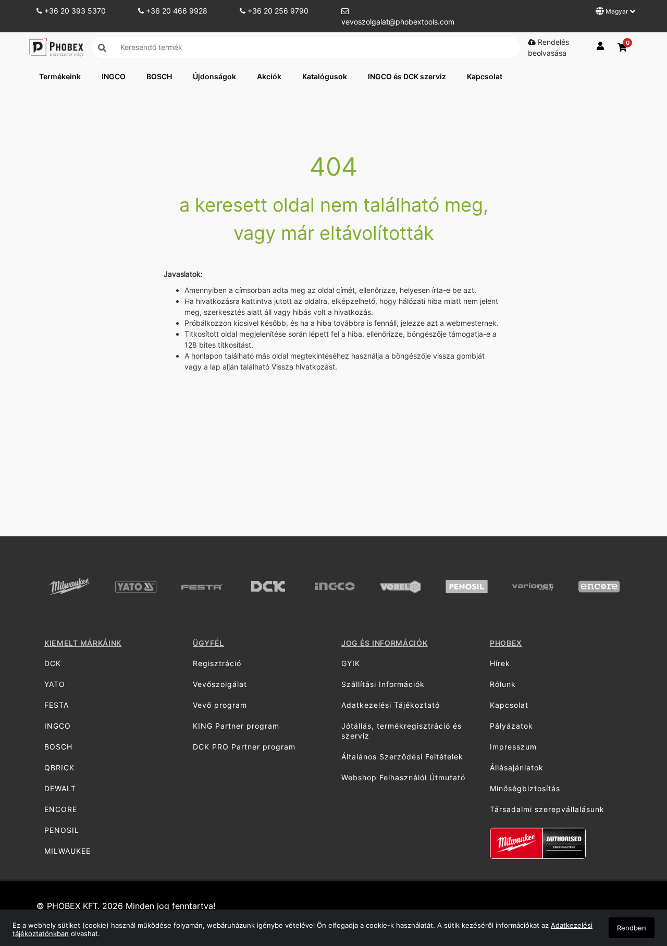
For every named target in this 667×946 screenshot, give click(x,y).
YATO (54, 684)
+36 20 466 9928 (175, 10)
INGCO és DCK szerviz (407, 76)
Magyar (616, 11)
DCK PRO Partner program (244, 746)
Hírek (500, 663)
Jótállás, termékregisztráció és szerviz (401, 730)
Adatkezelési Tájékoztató (390, 705)
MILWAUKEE (67, 850)
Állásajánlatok (517, 767)
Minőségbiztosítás (525, 788)
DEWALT (60, 788)
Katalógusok (324, 76)
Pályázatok (511, 725)
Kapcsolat (484, 76)
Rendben (631, 928)
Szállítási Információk (383, 684)
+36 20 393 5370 (74, 10)
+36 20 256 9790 (276, 10)
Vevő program (220, 705)
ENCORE (60, 809)
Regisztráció (217, 663)
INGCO (114, 76)
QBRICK (59, 767)
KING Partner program (236, 725)
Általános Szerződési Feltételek (402, 756)
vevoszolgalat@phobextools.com (397, 21)
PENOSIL (61, 830)
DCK (52, 663)
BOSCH (159, 76)
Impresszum (513, 746)
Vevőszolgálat (220, 684)
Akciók (269, 76)
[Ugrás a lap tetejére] (635, 883)
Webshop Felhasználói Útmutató (403, 777)
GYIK (350, 663)
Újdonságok (214, 76)
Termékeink (60, 76)
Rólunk (503, 684)
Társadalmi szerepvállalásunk (547, 809)
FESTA (56, 705)
